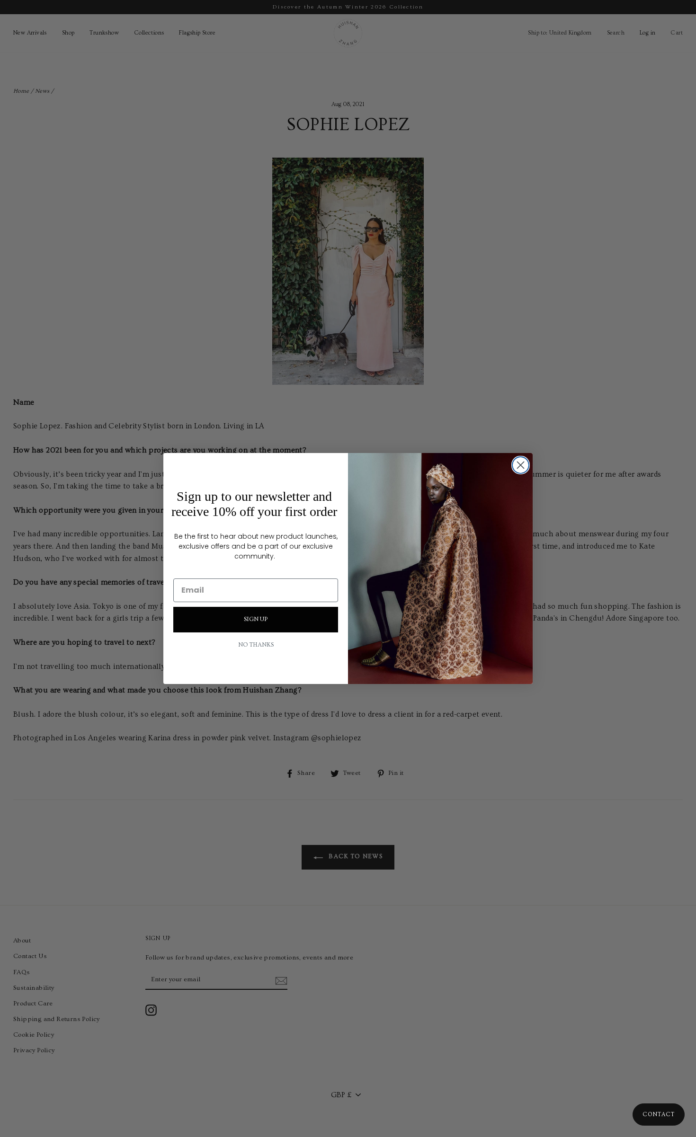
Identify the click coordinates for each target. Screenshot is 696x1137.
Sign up (256, 619)
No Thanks (256, 645)
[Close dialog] (520, 465)
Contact (658, 1114)
